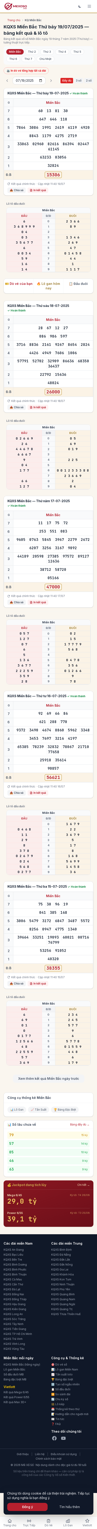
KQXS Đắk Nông (62, 1264)
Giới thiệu (23, 1454)
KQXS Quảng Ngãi (63, 1304)
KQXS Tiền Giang (15, 1329)
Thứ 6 (13, 59)
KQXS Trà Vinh (13, 1339)
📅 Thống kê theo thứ (65, 1409)
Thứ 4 (62, 51)
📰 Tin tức (57, 1419)
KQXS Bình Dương (15, 1264)
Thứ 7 (28, 59)
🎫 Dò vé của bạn (18, 284)
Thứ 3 (47, 51)
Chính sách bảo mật (49, 1458)
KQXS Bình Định (61, 1249)
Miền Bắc (15, 51)
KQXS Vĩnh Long (14, 1343)
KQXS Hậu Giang (14, 1304)
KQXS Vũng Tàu (14, 1348)
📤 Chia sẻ (16, 190)
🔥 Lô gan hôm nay (48, 286)
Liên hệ (39, 1454)
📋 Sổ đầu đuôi (60, 1389)
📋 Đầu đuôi (78, 284)
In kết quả (39, 190)
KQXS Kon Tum (61, 1279)
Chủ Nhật (45, 59)
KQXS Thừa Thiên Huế (66, 1314)
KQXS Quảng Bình (63, 1294)
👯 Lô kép (58, 1404)
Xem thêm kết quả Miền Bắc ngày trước (48, 1078)
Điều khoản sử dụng (64, 1454)
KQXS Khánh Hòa (62, 1274)
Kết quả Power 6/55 (16, 1397)
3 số (78, 80)
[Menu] (89, 6)
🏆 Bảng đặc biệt (62, 1379)
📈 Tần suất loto (62, 1374)
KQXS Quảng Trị (61, 1309)
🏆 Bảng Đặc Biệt (65, 1109)
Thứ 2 (32, 51)
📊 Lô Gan (16, 1109)
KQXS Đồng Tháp (15, 1299)
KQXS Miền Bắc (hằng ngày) (22, 1364)
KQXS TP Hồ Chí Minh (18, 1334)
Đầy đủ (66, 80)
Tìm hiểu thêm (69, 1507)
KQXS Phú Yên (60, 1289)
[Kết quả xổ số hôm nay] (16, 6)
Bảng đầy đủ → (80, 1124)
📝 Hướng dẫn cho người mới (69, 1414)
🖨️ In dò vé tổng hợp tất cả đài (26, 70)
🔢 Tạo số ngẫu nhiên (65, 1384)
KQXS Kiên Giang (15, 1309)
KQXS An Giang (14, 1249)
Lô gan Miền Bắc (14, 1369)
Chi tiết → (83, 1184)
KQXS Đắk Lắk (60, 1259)
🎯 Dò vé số (59, 1364)
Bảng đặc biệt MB (15, 1379)
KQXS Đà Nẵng (61, 1254)
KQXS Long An (13, 1314)
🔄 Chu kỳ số (59, 1399)
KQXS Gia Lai (59, 1269)
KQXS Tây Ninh (13, 1324)
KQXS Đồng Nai (14, 1294)
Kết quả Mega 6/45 (16, 1392)
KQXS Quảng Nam (63, 1299)
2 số (89, 80)
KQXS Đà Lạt (12, 1289)
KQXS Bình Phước (15, 1269)
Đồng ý (27, 1507)
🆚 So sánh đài (60, 1394)
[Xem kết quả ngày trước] (7, 80)
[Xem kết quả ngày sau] (51, 80)
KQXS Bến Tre (13, 1259)
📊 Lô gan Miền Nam (64, 1369)
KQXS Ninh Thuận (62, 1284)
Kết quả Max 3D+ (15, 1402)
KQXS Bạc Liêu (13, 1254)
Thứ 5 (77, 51)
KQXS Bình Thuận (15, 1274)
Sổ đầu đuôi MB (14, 1374)
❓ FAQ (56, 1424)
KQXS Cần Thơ (13, 1284)
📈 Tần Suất (38, 1109)
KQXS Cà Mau (13, 1279)
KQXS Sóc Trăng (14, 1319)
